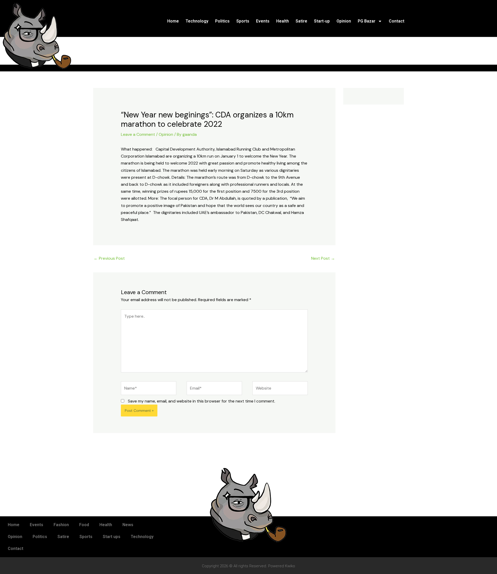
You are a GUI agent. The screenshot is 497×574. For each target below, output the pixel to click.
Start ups (111, 536)
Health (282, 21)
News (127, 524)
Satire (301, 21)
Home (173, 21)
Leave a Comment (138, 134)
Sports (242, 21)
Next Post (323, 258)
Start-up (322, 21)
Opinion (344, 21)
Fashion (61, 524)
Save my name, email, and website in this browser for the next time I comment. (201, 401)
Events (262, 21)
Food (84, 524)
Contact (396, 21)
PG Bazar (366, 21)
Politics (222, 21)
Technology (197, 21)
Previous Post (109, 258)
